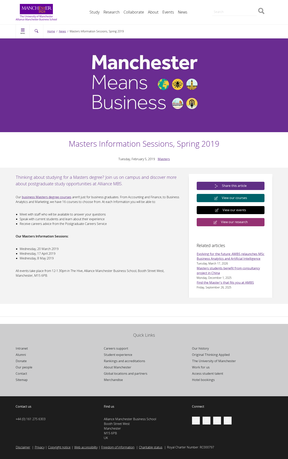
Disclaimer (23, 447)
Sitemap (22, 380)
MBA (87, 5)
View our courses (234, 198)
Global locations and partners (125, 373)
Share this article (234, 186)
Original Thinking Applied (211, 355)
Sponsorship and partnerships (233, 5)
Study (95, 12)
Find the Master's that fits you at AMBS (225, 282)
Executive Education (162, 5)
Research (111, 12)
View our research (234, 222)
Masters (218, 5)
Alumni (21, 355)
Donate (21, 361)
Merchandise (113, 380)
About (153, 12)
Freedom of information (117, 447)
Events (168, 12)
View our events (234, 210)
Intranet (22, 348)
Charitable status (150, 447)
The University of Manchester (214, 361)
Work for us (201, 367)
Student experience (118, 355)
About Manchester (117, 367)
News (182, 12)
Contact (21, 373)
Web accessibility (86, 447)
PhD (215, 5)
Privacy (39, 447)
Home (51, 31)
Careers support (116, 348)
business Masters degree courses (46, 197)
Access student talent (207, 373)
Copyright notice (59, 447)
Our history (200, 348)
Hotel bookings (203, 380)
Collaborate (134, 12)
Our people (24, 367)
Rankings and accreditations (124, 361)
